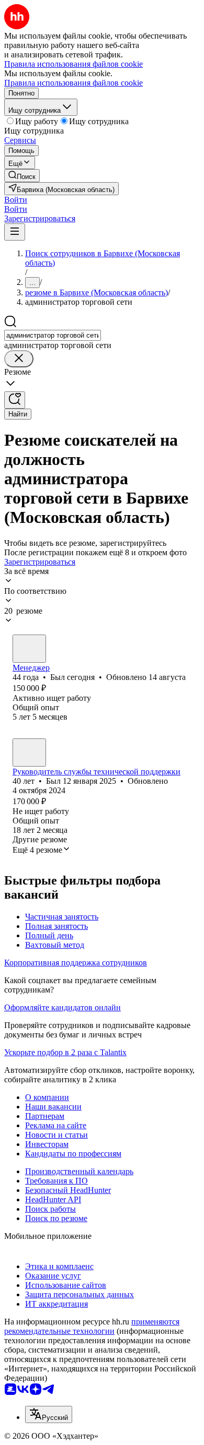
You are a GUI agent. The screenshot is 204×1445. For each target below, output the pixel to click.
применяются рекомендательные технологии (91, 1326)
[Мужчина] (29, 649)
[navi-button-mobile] (14, 232)
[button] (15, 199)
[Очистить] (18, 358)
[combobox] (52, 335)
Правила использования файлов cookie (73, 82)
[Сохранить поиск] (14, 400)
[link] (22, 175)
